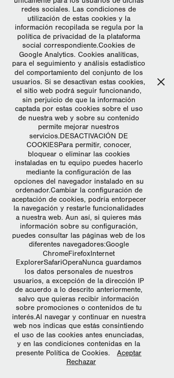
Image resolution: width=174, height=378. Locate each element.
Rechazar (81, 362)
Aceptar (129, 353)
